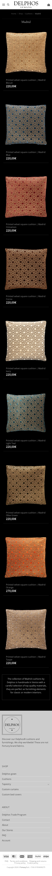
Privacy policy (20, 863)
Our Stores (7, 830)
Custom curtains (10, 789)
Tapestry (6, 784)
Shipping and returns (37, 861)
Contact (6, 819)
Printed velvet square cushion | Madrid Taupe (25, 658)
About (5, 825)
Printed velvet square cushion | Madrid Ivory (25, 370)
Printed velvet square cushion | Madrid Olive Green (25, 514)
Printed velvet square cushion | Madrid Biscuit (25, 81)
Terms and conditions (19, 861)
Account (6, 840)
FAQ (4, 835)
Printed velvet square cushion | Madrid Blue (25, 153)
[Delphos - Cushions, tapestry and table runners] (26, 4)
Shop (21, 13)
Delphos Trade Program (14, 814)
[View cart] (48, 5)
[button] (3, 4)
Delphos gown (9, 773)
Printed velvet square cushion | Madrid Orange (25, 586)
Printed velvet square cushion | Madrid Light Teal (25, 442)
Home (13, 13)
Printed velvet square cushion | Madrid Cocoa (25, 298)
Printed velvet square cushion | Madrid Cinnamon (25, 226)
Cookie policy (32, 863)
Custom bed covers (11, 794)
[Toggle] (48, 784)
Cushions (29, 13)
